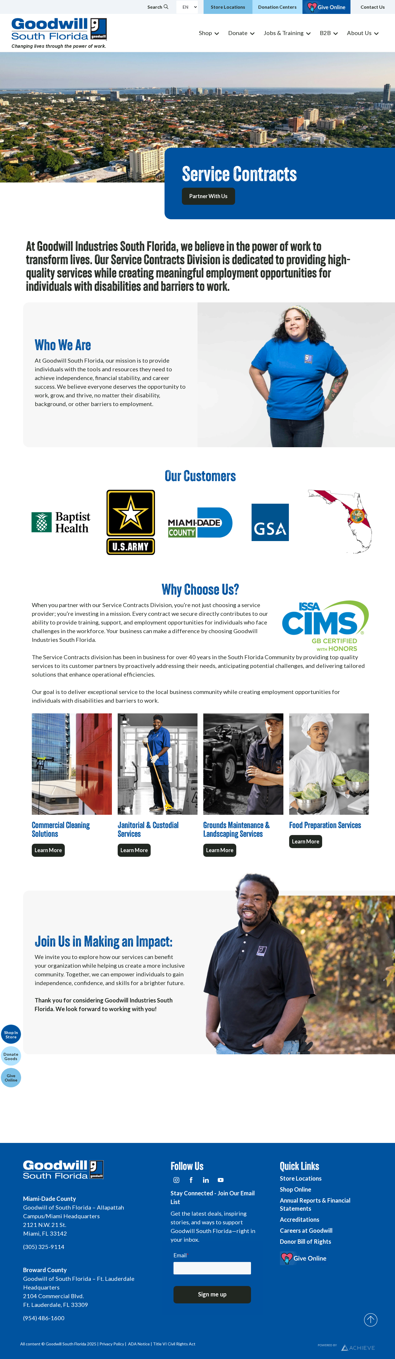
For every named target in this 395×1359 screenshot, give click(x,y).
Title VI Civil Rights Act (174, 1343)
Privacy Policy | (113, 1343)
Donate (238, 32)
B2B (325, 32)
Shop (205, 32)
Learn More (48, 850)
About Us (359, 32)
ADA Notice (139, 1343)
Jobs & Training (284, 32)
